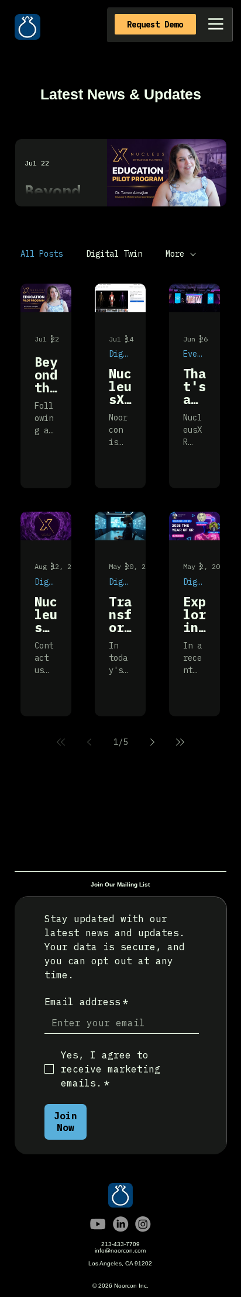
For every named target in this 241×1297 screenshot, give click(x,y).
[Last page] (180, 742)
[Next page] (152, 742)
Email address (86, 1002)
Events (194, 354)
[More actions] (56, 339)
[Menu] (215, 24)
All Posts (41, 254)
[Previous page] (88, 742)
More (175, 254)
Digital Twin (114, 254)
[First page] (60, 742)
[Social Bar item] (97, 1224)
